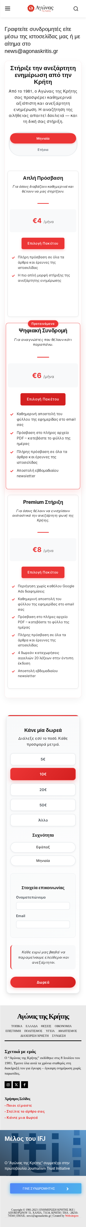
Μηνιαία (43, 860)
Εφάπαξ (43, 847)
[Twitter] (16, 1084)
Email (20, 916)
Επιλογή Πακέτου (43, 243)
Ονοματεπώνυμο (31, 897)
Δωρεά (43, 982)
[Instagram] (8, 1084)
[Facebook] (24, 1084)
